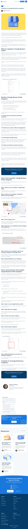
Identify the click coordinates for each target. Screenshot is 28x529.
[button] (16, 1)
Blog (14, 516)
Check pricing (18, 491)
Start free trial (14, 173)
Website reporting (4, 516)
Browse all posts (23, 430)
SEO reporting (3, 518)
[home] (3, 1)
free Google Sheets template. (11, 369)
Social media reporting (4, 520)
